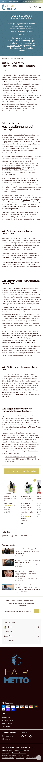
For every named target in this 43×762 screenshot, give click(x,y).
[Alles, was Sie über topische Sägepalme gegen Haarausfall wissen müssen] (8, 573)
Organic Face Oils (7, 723)
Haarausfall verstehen (16, 58)
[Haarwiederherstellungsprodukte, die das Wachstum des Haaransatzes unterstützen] (8, 551)
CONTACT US (20, 758)
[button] (9, 505)
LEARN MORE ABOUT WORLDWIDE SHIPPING (16, 750)
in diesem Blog (9, 429)
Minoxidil (26, 200)
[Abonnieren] (36, 611)
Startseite (5, 58)
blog (16, 565)
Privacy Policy (6, 753)
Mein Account (6, 726)
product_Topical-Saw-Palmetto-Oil (28, 565)
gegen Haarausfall (27, 104)
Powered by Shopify (32, 758)
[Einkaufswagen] (35, 7)
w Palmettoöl (16, 104)
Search (31, 748)
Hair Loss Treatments (8, 720)
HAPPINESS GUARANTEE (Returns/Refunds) (15, 755)
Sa (11, 104)
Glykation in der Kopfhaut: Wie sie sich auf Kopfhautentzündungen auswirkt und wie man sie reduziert (27, 587)
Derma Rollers (6, 717)
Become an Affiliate (8, 758)
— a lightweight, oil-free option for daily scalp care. (21, 43)
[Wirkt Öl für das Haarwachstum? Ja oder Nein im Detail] (8, 562)
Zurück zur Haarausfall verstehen (23, 471)
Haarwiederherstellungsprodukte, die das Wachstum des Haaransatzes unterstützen (28, 551)
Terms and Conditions (19, 753)
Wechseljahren (29, 137)
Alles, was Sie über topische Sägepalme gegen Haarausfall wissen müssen (25, 573)
